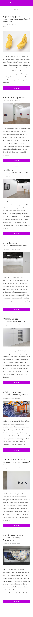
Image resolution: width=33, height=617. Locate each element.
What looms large (14, 320)
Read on (16, 88)
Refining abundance (15, 393)
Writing (4, 26)
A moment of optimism (14, 97)
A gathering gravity (16, 18)
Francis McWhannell (10, 3)
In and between (14, 244)
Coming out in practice (16, 461)
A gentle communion (13, 537)
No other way (16, 171)
